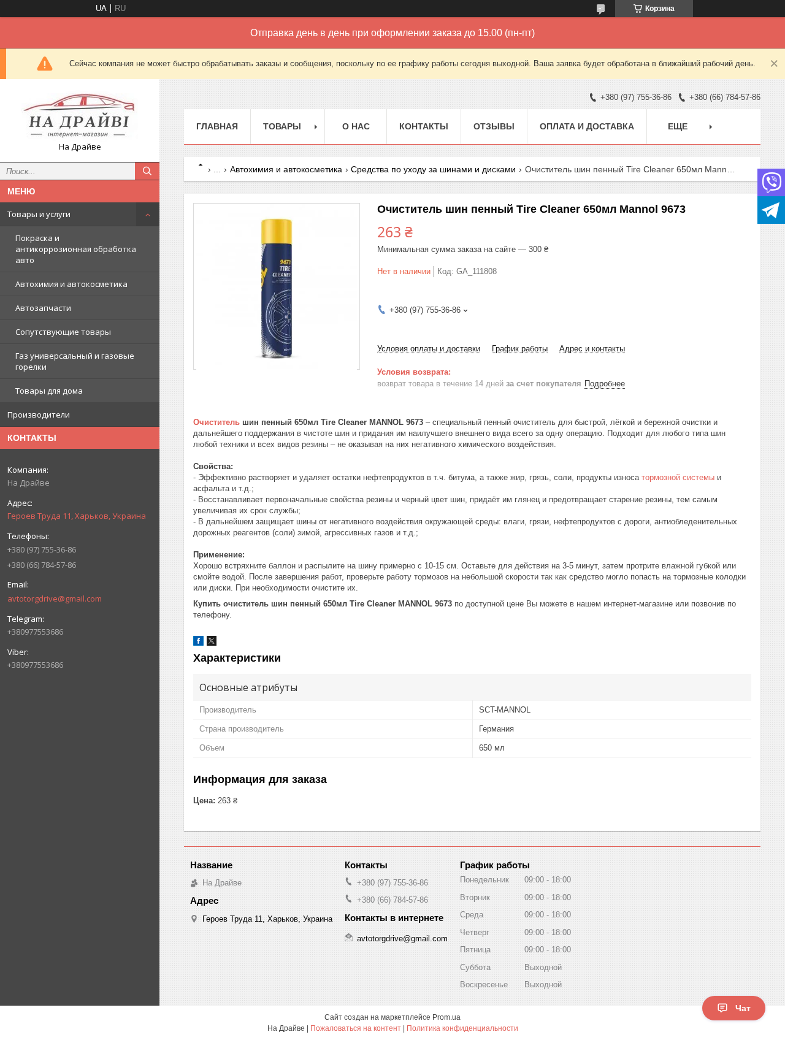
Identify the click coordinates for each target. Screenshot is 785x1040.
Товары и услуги (39, 214)
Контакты (423, 126)
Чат (743, 1008)
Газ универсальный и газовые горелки (74, 361)
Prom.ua (446, 1017)
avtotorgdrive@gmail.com (54, 598)
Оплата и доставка (587, 126)
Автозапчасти (43, 307)
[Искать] (147, 171)
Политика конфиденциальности (462, 1028)
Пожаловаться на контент (355, 1028)
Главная (217, 126)
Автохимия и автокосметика (71, 283)
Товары (282, 126)
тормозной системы (677, 477)
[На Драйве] (79, 115)
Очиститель (216, 422)
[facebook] (198, 643)
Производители (38, 414)
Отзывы (494, 126)
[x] (211, 643)
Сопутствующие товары (63, 331)
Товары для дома (49, 390)
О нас (356, 126)
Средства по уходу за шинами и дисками (433, 169)
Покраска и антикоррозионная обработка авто (75, 249)
